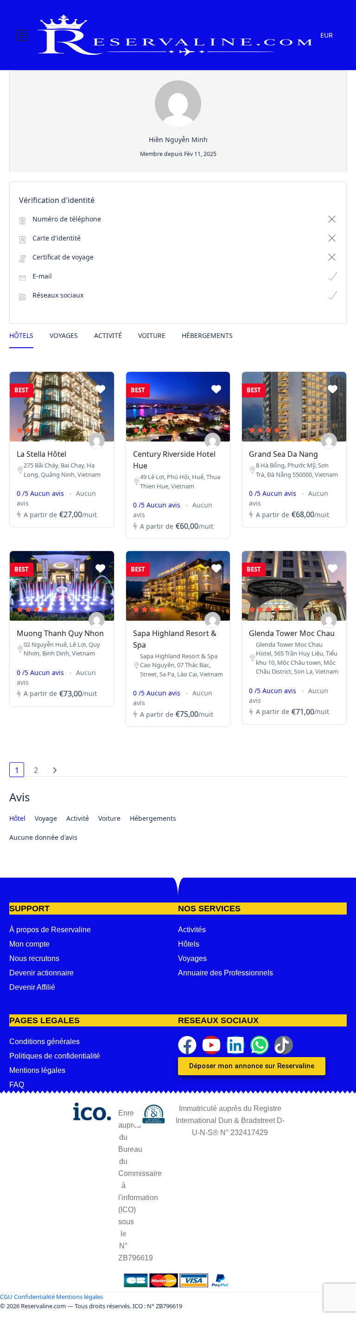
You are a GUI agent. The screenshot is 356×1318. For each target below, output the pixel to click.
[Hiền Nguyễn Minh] (97, 441)
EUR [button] (326, 35)
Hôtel (17, 818)
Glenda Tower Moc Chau (292, 633)
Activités (192, 930)
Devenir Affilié (32, 987)
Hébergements (207, 335)
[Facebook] (187, 1045)
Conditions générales (44, 1041)
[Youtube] (211, 1045)
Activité (108, 335)
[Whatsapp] (259, 1045)
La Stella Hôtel (41, 454)
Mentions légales (37, 1070)
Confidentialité (34, 1296)
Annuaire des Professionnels (225, 973)
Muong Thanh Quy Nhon (60, 633)
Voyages (64, 335)
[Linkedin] (235, 1045)
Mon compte (29, 944)
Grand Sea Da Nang (283, 454)
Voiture (151, 335)
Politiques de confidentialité (54, 1056)
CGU (6, 1296)
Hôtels (21, 335)
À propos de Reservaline (50, 930)
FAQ (16, 1085)
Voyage (46, 818)
